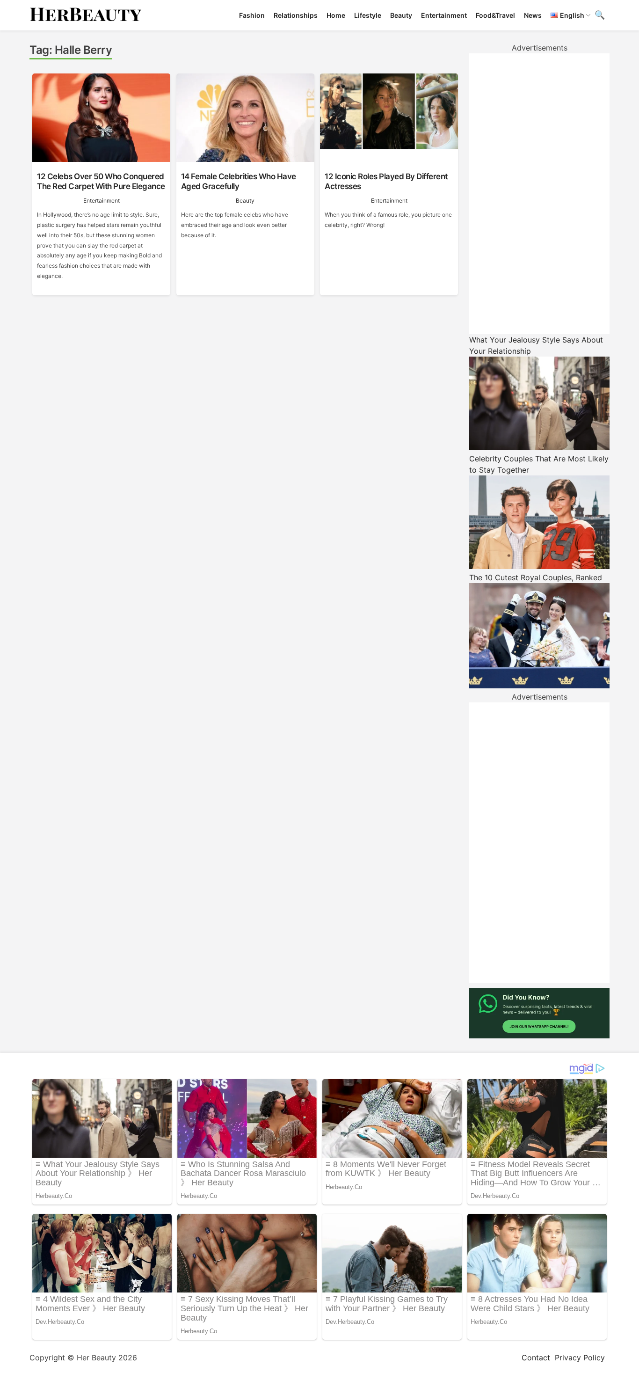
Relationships (296, 15)
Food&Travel (495, 15)
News (533, 15)
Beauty (401, 15)
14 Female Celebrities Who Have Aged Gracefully (238, 181)
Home (336, 15)
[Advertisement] (539, 193)
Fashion (252, 15)
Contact (536, 1357)
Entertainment (444, 15)
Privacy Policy (580, 1357)
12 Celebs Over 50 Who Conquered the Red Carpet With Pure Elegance (101, 181)
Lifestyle (367, 15)
